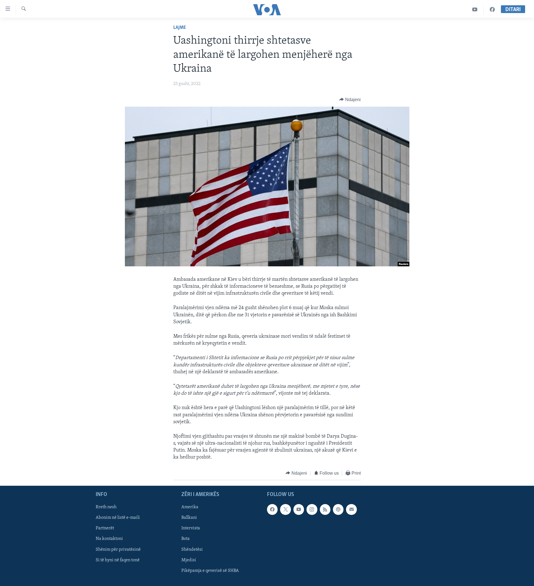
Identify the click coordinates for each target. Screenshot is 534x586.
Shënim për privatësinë (118, 549)
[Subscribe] (351, 509)
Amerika (189, 507)
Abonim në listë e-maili (118, 518)
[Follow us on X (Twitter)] (285, 509)
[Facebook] (492, 9)
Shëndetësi (192, 549)
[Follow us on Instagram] (311, 509)
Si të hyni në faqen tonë (118, 560)
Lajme (179, 27)
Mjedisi (188, 560)
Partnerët (105, 528)
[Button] (350, 99)
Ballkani (189, 518)
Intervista (190, 528)
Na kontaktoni (109, 539)
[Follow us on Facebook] (272, 509)
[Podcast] (338, 509)
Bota (185, 539)
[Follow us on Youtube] (298, 509)
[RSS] (325, 509)
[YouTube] (475, 9)
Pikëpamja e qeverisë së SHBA (210, 571)
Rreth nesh (106, 507)
